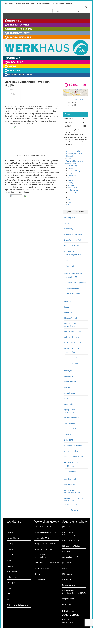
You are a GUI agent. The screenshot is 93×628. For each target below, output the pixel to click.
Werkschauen (69, 484)
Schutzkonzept (48, 4)
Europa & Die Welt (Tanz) (44, 549)
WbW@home (70, 471)
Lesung (70, 183)
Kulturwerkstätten (71, 337)
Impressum (60, 4)
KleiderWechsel (70, 318)
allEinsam (68, 223)
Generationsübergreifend (75, 282)
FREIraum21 (69, 251)
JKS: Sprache (67, 563)
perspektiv (68, 404)
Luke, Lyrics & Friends (73, 343)
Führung (71, 173)
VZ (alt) (69, 158)
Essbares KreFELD (71, 245)
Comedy (71, 168)
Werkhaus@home (71, 462)
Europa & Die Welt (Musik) (44, 543)
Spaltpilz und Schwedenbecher (71, 411)
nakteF (67, 387)
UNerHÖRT (68, 440)
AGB (27, 4)
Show (70, 195)
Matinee (71, 185)
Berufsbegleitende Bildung (45, 532)
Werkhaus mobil (70, 479)
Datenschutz (36, 4)
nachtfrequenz (70, 382)
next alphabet (69, 393)
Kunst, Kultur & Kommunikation (40, 556)
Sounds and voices (71, 418)
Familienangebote (72, 288)
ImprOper (68, 301)
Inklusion (68, 307)
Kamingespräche (72, 357)
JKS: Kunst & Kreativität (71, 540)
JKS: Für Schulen (68, 527)
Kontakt (69, 4)
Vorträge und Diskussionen (71, 203)
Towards (67, 434)
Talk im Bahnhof (71, 363)
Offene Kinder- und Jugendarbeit (70, 621)
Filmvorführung (74, 170)
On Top (67, 398)
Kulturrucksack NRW (72, 331)
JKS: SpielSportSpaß (70, 557)
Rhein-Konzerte (71, 510)
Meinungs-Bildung (71, 348)
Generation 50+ (71, 277)
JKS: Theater (67, 574)
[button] (65, 151)
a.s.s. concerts (71, 504)
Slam (70, 197)
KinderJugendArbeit (74, 153)
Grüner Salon (70, 352)
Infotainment (73, 175)
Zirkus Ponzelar (68, 604)
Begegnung (68, 229)
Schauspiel (72, 192)
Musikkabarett (73, 187)
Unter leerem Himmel (73, 445)
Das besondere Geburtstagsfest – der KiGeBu (74, 591)
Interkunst (68, 312)
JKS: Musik (66, 551)
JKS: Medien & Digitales (71, 546)
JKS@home (69, 466)
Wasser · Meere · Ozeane (74, 457)
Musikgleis (68, 376)
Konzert (71, 180)
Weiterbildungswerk (74, 161)
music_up (68, 370)
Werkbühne (71, 163)
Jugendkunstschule (74, 151)
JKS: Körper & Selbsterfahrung (68, 533)
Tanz (69, 200)
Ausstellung (72, 166)
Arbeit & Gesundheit (42, 527)
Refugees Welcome (42, 568)
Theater (37, 574)
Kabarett (71, 178)
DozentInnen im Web (72, 240)
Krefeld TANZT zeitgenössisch (70, 324)
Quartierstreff (71, 266)
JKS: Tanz (65, 568)
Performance (73, 190)
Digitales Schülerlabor (73, 234)
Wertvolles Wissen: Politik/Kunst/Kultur (72, 491)
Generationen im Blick (73, 273)
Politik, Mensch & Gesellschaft (46, 563)
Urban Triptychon (71, 451)
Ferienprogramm (69, 585)
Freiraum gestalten (73, 255)
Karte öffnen (80, 99)
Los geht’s (69, 260)
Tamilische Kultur (71, 429)
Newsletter (9, 4)
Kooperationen (68, 598)
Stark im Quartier (71, 423)
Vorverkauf (20, 4)
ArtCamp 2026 (70, 217)
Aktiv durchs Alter (72, 294)
